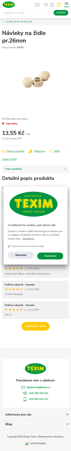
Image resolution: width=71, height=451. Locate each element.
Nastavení (20, 255)
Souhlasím (50, 256)
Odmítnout (28, 239)
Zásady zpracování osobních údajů (28, 246)
